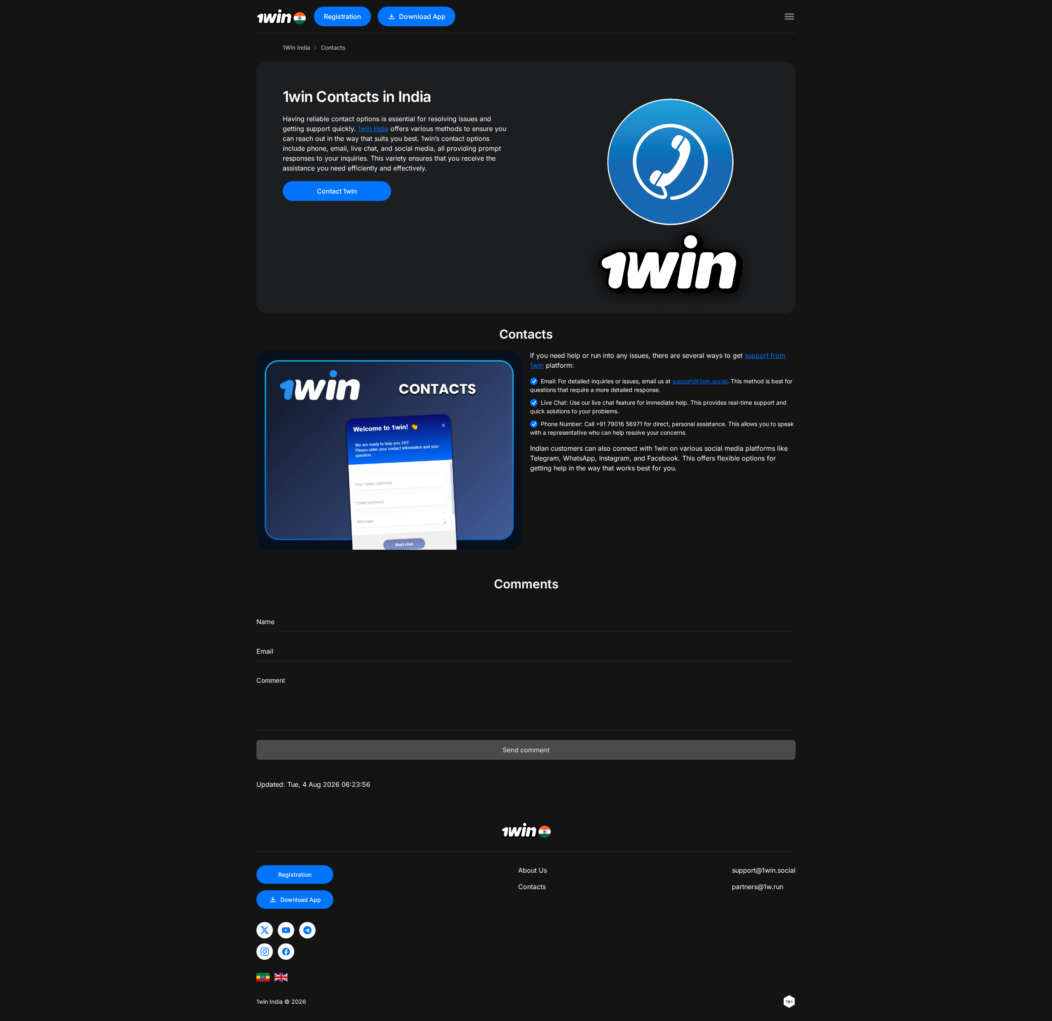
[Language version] (263, 977)
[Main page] (281, 16)
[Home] (281, 977)
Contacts (532, 887)
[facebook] (286, 951)
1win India (373, 128)
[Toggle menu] (789, 16)
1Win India (296, 47)
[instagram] (264, 951)
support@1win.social (699, 381)
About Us (532, 870)
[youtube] (286, 930)
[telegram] (307, 930)
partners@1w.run (757, 887)
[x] (264, 930)
